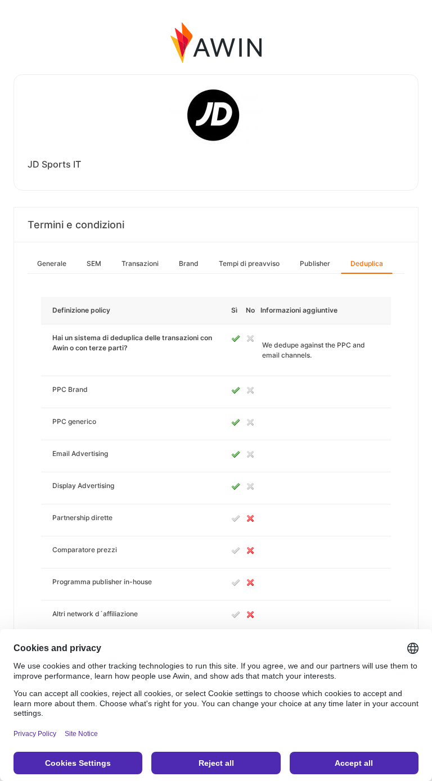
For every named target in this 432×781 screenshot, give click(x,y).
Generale (51, 263)
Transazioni (140, 263)
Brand (189, 263)
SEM (94, 263)
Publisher (315, 263)
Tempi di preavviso (249, 263)
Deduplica (366, 263)
